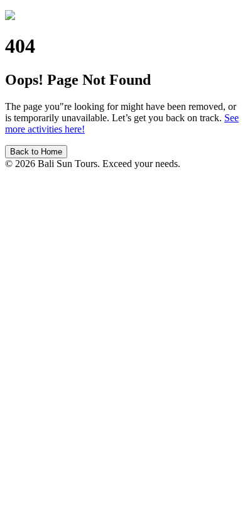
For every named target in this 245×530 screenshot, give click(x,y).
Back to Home (36, 151)
